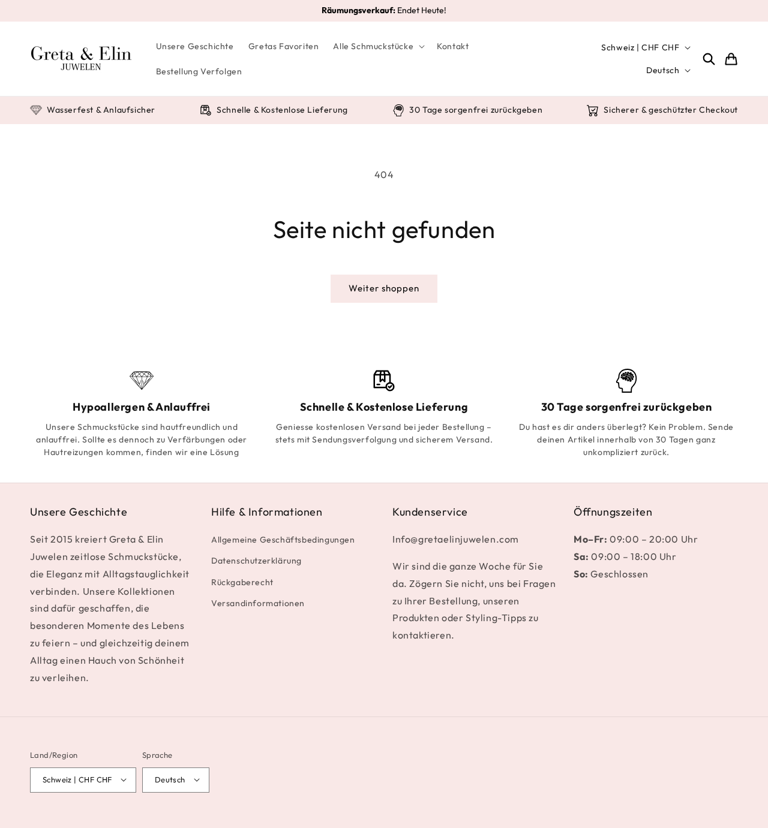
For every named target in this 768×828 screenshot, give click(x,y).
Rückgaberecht (242, 582)
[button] (378, 46)
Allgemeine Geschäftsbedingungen (283, 539)
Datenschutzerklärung (256, 561)
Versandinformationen (258, 603)
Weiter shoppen (384, 288)
